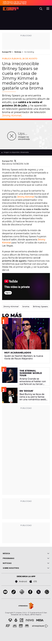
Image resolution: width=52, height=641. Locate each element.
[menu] (47, 8)
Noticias (18, 52)
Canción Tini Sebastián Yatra (14, 4)
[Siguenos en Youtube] (5, 593)
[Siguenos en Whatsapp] (47, 593)
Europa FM (7, 52)
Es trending (29, 52)
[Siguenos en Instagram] (22, 593)
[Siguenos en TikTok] (14, 593)
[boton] (37, 553)
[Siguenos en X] (38, 593)
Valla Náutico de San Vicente (14, 2)
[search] (41, 8)
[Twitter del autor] (15, 161)
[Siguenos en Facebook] (30, 593)
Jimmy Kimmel (11, 115)
